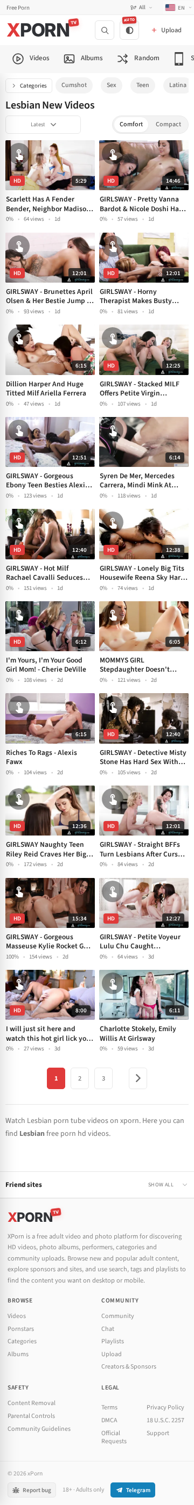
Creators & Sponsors (128, 1366)
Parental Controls (31, 1416)
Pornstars (21, 1329)
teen (142, 85)
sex (111, 85)
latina (177, 85)
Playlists (112, 1341)
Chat (107, 1329)
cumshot (74, 85)
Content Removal (32, 1403)
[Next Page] (138, 1078)
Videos (17, 1316)
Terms (109, 1407)
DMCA (109, 1420)
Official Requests (114, 1437)
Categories (33, 86)
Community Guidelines (39, 1429)
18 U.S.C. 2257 (165, 1420)
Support (158, 1433)
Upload (111, 1354)
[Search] (104, 30)
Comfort (131, 124)
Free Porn (18, 8)
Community (117, 1316)
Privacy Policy (165, 1407)
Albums (18, 1354)
